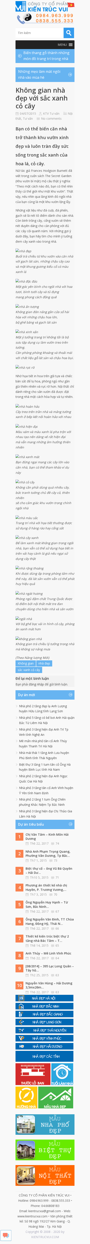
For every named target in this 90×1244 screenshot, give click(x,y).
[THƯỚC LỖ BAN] (33, 1084)
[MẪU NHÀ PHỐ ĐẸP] (45, 1134)
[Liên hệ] (45, 23)
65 (57, 945)
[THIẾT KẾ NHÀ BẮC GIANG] (44, 1016)
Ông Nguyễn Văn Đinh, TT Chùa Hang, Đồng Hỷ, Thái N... (50, 921)
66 (57, 928)
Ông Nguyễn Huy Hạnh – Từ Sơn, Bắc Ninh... (47, 904)
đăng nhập (36, 684)
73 (55, 860)
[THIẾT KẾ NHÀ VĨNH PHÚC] (44, 1040)
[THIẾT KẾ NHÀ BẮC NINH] (44, 1008)
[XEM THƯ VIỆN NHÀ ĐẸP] (55, 1107)
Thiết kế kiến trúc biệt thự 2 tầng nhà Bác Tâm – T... (47, 938)
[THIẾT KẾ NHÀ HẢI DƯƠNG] (44, 1048)
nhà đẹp (44, 663)
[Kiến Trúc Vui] (45, 6)
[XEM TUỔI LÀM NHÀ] (62, 1084)
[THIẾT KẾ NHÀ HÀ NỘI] (44, 1000)
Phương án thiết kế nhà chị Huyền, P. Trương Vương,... (46, 887)
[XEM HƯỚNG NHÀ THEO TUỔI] (27, 1107)
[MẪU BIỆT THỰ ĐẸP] (45, 1159)
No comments (51, 118)
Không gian (26, 663)
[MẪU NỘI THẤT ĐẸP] (45, 1185)
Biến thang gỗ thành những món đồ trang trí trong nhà (46, 55)
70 (55, 894)
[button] (62, 44)
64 (57, 958)
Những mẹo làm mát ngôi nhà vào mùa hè (39, 74)
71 (57, 877)
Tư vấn (28, 118)
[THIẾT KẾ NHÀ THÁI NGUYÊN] (44, 1032)
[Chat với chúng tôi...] (5, 1240)
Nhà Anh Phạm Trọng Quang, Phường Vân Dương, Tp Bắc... (48, 853)
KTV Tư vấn (51, 113)
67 (57, 911)
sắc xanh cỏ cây (29, 670)
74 (57, 843)
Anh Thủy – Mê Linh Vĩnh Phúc (48, 953)
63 (57, 975)
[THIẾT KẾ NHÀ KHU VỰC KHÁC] (44, 1060)
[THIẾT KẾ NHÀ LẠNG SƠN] (44, 1024)
